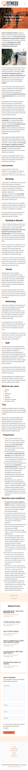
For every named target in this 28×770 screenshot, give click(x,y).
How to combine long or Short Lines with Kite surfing (13, 641)
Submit (14, 754)
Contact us (14, 756)
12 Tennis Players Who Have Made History (13, 652)
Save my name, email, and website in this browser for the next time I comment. (14, 726)
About (14, 746)
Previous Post (14, 595)
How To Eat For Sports (11, 631)
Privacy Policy (14, 748)
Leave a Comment (9, 22)
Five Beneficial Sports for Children (12, 663)
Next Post (14, 598)
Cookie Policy (14, 750)
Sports (14, 614)
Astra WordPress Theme (14, 766)
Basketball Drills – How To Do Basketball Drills (13, 611)
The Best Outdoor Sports (12, 622)
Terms (14, 752)
